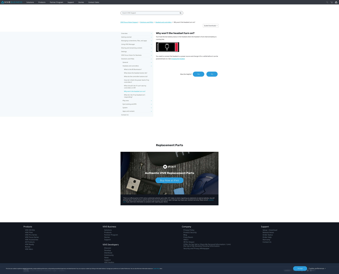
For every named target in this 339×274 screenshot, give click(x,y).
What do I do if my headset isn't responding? (134, 96)
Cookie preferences (316, 268)
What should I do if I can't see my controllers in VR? (135, 87)
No (212, 74)
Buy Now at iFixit (169, 180)
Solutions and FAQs (146, 22)
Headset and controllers (163, 22)
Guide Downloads (210, 26)
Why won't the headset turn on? (134, 91)
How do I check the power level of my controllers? (136, 81)
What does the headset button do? (135, 73)
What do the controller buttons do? (136, 76)
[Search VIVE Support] (179, 13)
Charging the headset (178, 59)
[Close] (327, 2)
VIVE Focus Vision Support (129, 22)
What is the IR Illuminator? (133, 69)
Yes (198, 74)
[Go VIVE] (336, 2)
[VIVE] (11, 2)
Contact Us (125, 115)
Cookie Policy (156, 268)
